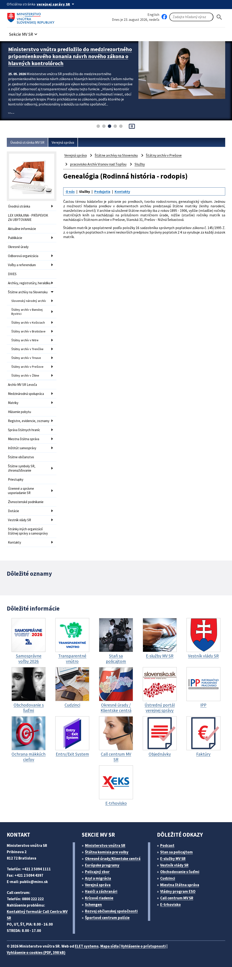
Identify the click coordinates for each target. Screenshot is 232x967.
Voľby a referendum (22, 265)
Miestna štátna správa (23, 439)
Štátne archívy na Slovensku (28, 292)
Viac (11, 113)
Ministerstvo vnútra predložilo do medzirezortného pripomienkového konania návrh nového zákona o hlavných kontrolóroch (70, 56)
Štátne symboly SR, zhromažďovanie (21, 468)
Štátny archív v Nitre (25, 340)
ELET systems (87, 946)
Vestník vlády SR (19, 520)
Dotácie (13, 511)
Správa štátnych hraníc (24, 430)
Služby (140, 164)
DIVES (12, 274)
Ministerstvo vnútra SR (105, 845)
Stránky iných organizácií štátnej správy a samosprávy (28, 531)
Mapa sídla (109, 946)
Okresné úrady (18, 247)
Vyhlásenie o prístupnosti (143, 946)
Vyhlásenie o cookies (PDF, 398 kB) (36, 952)
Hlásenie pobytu (19, 412)
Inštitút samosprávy (22, 448)
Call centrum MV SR (176, 897)
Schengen (93, 904)
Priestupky (15, 479)
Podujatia (102, 191)
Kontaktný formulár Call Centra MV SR (37, 914)
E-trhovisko (170, 904)
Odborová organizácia (23, 256)
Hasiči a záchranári (101, 891)
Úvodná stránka (19, 206)
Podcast (167, 845)
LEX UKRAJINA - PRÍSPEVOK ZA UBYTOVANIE (28, 217)
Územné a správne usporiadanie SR (21, 490)
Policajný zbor (97, 871)
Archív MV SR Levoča (22, 384)
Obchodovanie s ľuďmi (179, 871)
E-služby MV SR (173, 858)
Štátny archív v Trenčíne (27, 349)
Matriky (13, 403)
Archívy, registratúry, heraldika (29, 283)
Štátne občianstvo (21, 457)
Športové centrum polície (107, 917)
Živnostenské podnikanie (26, 502)
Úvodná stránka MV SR (27, 142)
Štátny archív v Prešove (27, 367)
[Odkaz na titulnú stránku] (32, 17)
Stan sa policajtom (176, 852)
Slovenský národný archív (28, 301)
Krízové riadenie (99, 897)
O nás (70, 191)
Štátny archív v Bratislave (28, 331)
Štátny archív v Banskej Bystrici (27, 312)
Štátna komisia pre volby (106, 852)
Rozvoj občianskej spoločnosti (111, 911)
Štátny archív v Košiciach (28, 322)
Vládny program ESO (178, 891)
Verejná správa (63, 142)
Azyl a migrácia (98, 878)
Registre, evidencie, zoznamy (28, 421)
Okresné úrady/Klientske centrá (112, 858)
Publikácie (15, 238)
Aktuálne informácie (22, 229)
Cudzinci (167, 878)
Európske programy (102, 865)
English (153, 14)
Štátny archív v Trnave (26, 358)
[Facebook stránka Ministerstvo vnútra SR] (164, 17)
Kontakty (14, 542)
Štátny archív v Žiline (25, 375)
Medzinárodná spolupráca (26, 394)
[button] (23, 33)
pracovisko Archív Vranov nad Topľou (98, 164)
